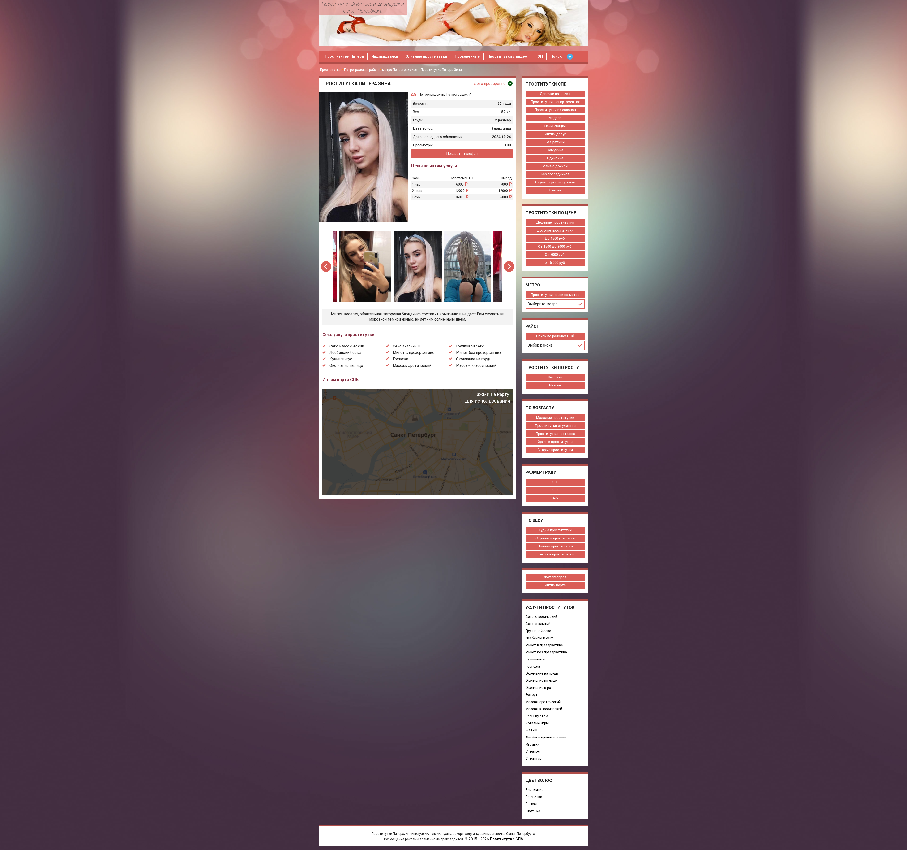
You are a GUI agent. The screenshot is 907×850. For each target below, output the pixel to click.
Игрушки (532, 744)
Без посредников (555, 174)
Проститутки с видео (507, 56)
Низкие (555, 385)
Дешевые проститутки (555, 222)
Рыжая (531, 804)
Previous (326, 266)
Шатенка (533, 811)
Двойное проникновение (546, 737)
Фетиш (531, 730)
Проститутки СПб (506, 839)
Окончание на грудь (473, 359)
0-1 (555, 482)
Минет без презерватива (478, 352)
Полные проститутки (555, 546)
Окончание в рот (539, 687)
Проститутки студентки (555, 426)
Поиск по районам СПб (555, 336)
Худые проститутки (555, 530)
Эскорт (532, 695)
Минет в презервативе (413, 352)
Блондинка (534, 790)
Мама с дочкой (555, 166)
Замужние (555, 150)
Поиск (556, 56)
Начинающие (555, 126)
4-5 (555, 498)
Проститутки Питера (344, 56)
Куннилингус (340, 359)
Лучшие (555, 190)
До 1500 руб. (555, 238)
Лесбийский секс (345, 352)
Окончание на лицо (346, 365)
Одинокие (555, 158)
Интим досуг (555, 134)
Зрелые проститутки (555, 442)
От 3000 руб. (555, 254)
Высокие (555, 377)
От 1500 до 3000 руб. (555, 246)
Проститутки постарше (555, 434)
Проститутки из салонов (555, 110)
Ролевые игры (537, 723)
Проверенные (467, 56)
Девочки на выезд (555, 94)
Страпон (533, 751)
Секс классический (346, 346)
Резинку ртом (537, 716)
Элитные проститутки (426, 56)
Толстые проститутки (555, 554)
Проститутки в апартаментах (555, 102)
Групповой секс (470, 346)
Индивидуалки (384, 56)
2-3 (555, 490)
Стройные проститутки (555, 538)
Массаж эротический (412, 365)
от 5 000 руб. (555, 262)
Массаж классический (476, 365)
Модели (555, 118)
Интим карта (555, 585)
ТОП (539, 56)
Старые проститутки (555, 450)
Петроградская (431, 94)
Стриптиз (534, 758)
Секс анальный (406, 346)
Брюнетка (534, 797)
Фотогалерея (555, 577)
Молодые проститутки (555, 418)
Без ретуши (555, 142)
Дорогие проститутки (555, 230)
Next (509, 266)
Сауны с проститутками (555, 182)
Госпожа (400, 359)
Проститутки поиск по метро (555, 295)
